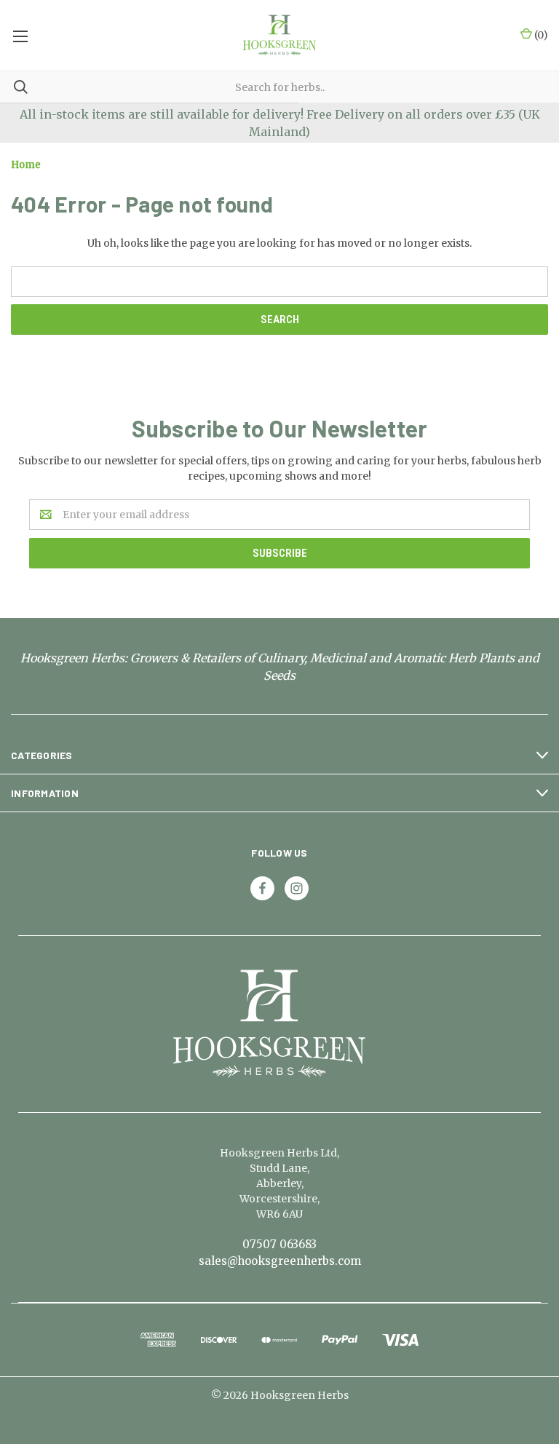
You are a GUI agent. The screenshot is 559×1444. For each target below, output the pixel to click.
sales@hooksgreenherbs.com (280, 1261)
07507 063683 (279, 1244)
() (540, 34)
